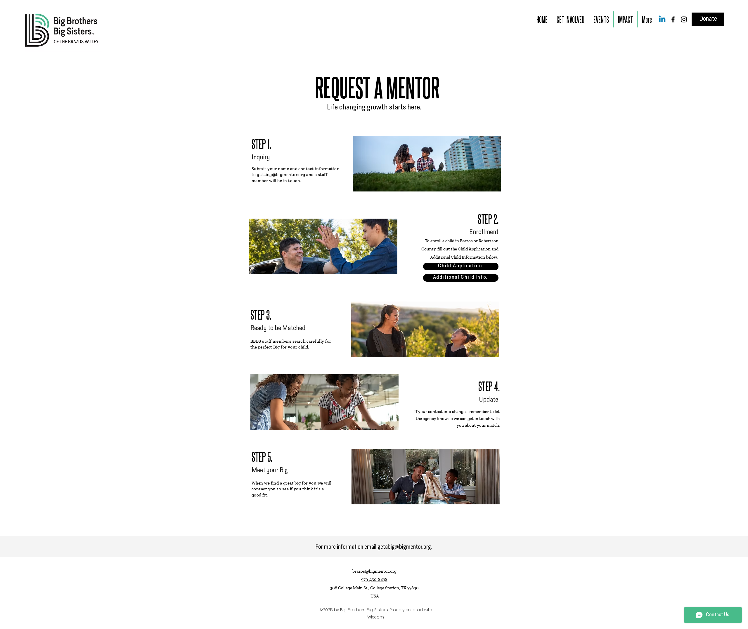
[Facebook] (673, 19)
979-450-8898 (374, 579)
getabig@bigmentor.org (281, 174)
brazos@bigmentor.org (374, 571)
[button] (570, 19)
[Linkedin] (662, 19)
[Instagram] (684, 19)
